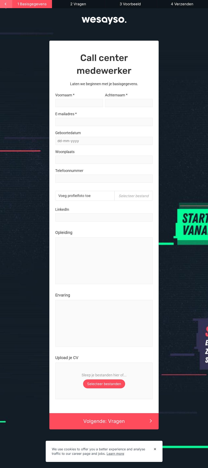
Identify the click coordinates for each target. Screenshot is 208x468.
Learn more (115, 454)
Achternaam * (116, 95)
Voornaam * (65, 95)
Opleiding (63, 232)
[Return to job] (6, 4)
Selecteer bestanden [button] (104, 384)
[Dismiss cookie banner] (155, 449)
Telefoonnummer (69, 170)
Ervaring (62, 295)
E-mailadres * (66, 114)
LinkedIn (62, 209)
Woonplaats (65, 152)
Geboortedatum (68, 133)
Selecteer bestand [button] (133, 196)
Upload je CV (66, 357)
